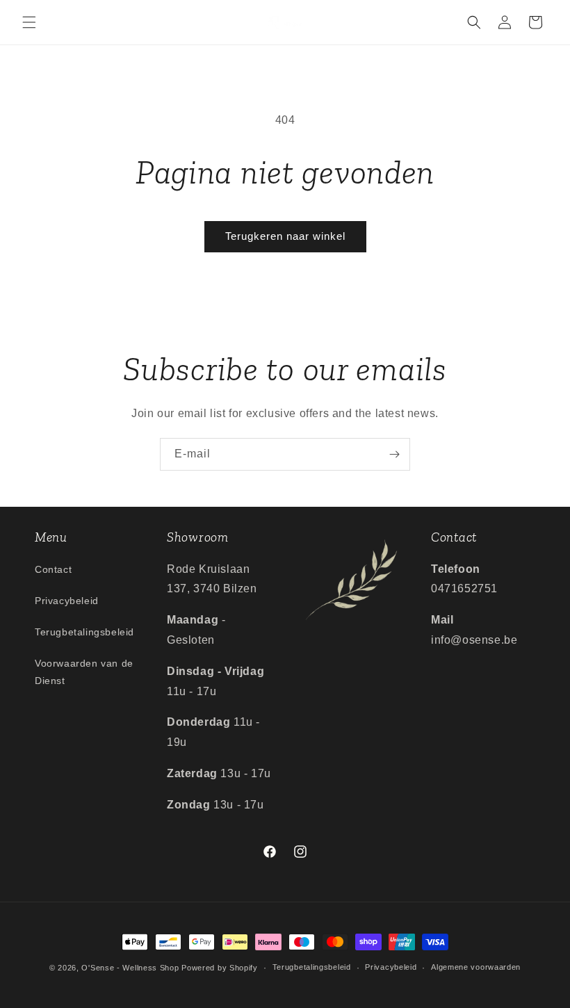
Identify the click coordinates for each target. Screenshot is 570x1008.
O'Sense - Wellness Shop (130, 968)
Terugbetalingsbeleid (84, 631)
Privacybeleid (67, 600)
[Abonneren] (394, 454)
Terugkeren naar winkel (285, 236)
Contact (53, 569)
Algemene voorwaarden (476, 967)
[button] (29, 22)
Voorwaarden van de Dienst (84, 672)
